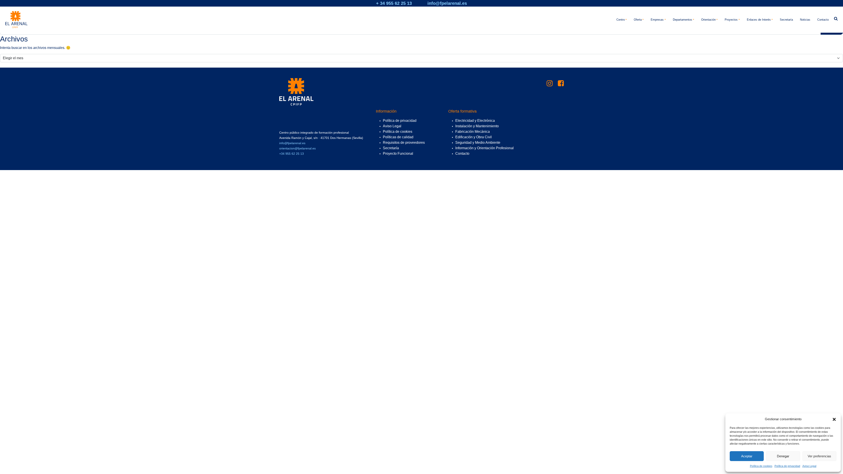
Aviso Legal (809, 466)
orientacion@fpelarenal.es (297, 148)
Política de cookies (761, 466)
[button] (834, 419)
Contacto (823, 19)
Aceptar (746, 456)
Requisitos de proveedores (404, 142)
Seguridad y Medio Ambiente (477, 142)
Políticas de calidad (398, 137)
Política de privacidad (787, 466)
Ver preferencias (819, 456)
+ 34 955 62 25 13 (394, 3)
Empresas (657, 19)
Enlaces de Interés (759, 19)
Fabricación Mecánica (472, 131)
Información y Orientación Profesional (484, 148)
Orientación (708, 19)
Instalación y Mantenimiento (477, 126)
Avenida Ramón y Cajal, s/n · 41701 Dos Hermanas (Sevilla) (321, 138)
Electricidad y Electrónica (475, 120)
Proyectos (731, 19)
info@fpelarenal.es (447, 3)
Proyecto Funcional (398, 153)
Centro (620, 19)
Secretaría (786, 19)
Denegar (783, 456)
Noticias (805, 19)
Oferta (638, 19)
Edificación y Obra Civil (473, 137)
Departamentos (682, 19)
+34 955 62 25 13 (291, 153)
